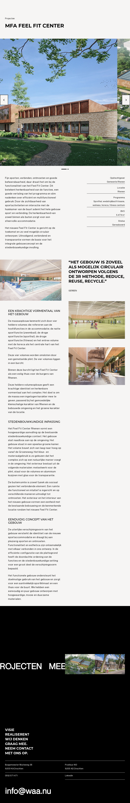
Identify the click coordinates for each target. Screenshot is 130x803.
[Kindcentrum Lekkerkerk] (110, 664)
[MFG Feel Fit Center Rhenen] (80, 664)
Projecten (10, 18)
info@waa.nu (28, 790)
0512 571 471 (11, 775)
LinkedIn (69, 775)
